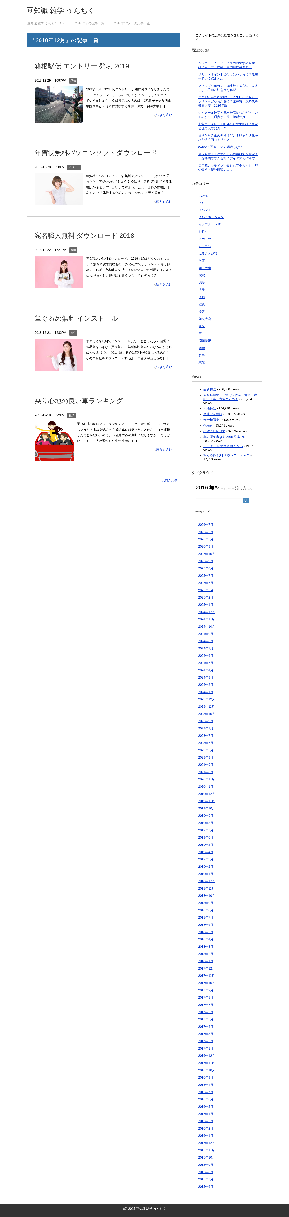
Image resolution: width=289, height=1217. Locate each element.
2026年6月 (205, 532)
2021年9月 (205, 764)
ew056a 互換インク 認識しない (220, 147)
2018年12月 (206, 881)
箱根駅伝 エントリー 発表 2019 (82, 66)
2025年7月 (205, 575)
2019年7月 (205, 830)
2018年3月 (205, 946)
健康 (202, 260)
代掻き (208, 425)
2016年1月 (205, 1135)
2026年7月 (205, 524)
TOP (45, 23)
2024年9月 (205, 634)
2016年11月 (206, 1063)
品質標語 (209, 389)
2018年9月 (205, 903)
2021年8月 (205, 772)
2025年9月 (205, 561)
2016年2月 (205, 1128)
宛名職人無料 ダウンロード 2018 (84, 235)
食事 (202, 355)
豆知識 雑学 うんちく (61, 10)
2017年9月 (205, 990)
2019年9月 (205, 815)
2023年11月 (206, 706)
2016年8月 (205, 1084)
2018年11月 (206, 888)
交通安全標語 (212, 414)
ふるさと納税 (208, 253)
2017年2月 (205, 1041)
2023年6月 (205, 743)
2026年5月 (205, 539)
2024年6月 (205, 655)
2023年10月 (206, 714)
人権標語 (209, 408)
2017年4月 (205, 1026)
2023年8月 (205, 728)
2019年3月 (205, 859)
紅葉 (202, 304)
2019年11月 (206, 801)
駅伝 (73, 80)
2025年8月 (205, 568)
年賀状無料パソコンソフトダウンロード (96, 152)
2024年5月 (205, 663)
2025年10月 (206, 554)
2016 (202, 487)
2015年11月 (206, 1150)
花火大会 (205, 319)
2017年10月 (206, 983)
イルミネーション (211, 217)
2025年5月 (205, 590)
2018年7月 (205, 917)
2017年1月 (205, 1048)
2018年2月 (205, 954)
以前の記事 (169, 480)
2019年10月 (206, 808)
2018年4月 (205, 939)
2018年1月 (205, 961)
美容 (202, 311)
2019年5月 (205, 844)
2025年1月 (205, 604)
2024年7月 (205, 648)
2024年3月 (205, 677)
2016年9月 (205, 1077)
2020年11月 (206, 779)
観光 (202, 326)
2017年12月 (206, 968)
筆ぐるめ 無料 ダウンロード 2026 (227, 455)
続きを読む (164, 115)
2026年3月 (205, 546)
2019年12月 (206, 794)
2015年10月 (206, 1157)
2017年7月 (205, 1004)
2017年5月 (205, 1019)
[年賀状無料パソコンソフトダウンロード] (59, 202)
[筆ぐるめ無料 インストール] (59, 367)
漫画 (202, 297)
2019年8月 (205, 823)
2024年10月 (206, 626)
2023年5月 (205, 750)
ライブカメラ (227, 489)
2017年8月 (205, 997)
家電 (202, 275)
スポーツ (205, 239)
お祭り (203, 231)
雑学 (73, 250)
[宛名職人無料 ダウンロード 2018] (59, 285)
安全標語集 (211, 419)
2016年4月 (205, 1114)
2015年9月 (205, 1164)
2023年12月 (206, 699)
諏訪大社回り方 (214, 431)
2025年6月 (205, 583)
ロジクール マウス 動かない (223, 446)
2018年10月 (206, 895)
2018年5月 (205, 932)
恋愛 (202, 282)
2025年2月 (205, 597)
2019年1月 (205, 874)
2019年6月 (205, 837)
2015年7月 (205, 1179)
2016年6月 (205, 1099)
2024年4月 (205, 670)
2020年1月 (205, 786)
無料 (214, 487)
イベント (74, 167)
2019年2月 (205, 866)
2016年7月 (205, 1092)
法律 (202, 290)
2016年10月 (206, 1070)
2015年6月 (205, 1186)
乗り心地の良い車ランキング (79, 401)
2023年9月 (205, 721)
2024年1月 (205, 692)
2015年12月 (206, 1143)
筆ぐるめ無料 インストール (76, 318)
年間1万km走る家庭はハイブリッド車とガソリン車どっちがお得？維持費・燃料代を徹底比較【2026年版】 (228, 101)
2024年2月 (205, 684)
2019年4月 (205, 852)
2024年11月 (206, 619)
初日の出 (205, 268)
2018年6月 (205, 924)
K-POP (203, 196)
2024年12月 (206, 612)
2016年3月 (205, 1121)
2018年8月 (205, 910)
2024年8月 (205, 641)
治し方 (241, 488)
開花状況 (205, 340)
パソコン (205, 246)
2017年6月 (205, 1012)
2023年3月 (205, 757)
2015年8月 (205, 1172)
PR (201, 203)
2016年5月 (205, 1106)
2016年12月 (206, 1055)
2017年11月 (206, 975)
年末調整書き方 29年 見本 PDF (225, 437)
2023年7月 (205, 735)
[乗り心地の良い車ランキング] (54, 457)
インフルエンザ (210, 224)
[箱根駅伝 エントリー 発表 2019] (59, 119)
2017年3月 (205, 1034)
